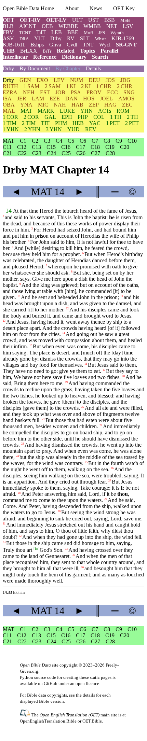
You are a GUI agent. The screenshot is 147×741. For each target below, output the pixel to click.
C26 (80, 153)
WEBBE (68, 26)
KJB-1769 (122, 38)
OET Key (124, 8)
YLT (39, 38)
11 (121, 296)
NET (111, 26)
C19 (110, 147)
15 (30, 345)
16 (85, 363)
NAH (60, 105)
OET (8, 20)
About (72, 8)
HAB (77, 105)
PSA (76, 92)
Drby (56, 38)
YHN (86, 111)
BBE (72, 32)
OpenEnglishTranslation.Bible (48, 721)
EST (45, 92)
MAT (26, 111)
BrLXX (28, 51)
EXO (42, 80)
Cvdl (72, 44)
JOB (60, 92)
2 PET (132, 123)
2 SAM (53, 86)
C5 (71, 141)
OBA (9, 105)
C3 (47, 141)
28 (19, 492)
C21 (7, 153)
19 (66, 382)
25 (86, 462)
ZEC (127, 105)
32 (20, 535)
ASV (8, 38)
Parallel (109, 51)
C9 (119, 141)
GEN (25, 80)
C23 (36, 153)
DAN (71, 98)
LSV (128, 26)
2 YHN (32, 129)
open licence (87, 683)
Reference (44, 57)
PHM (61, 123)
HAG (110, 105)
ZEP (94, 105)
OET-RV (30, 20)
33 (4, 542)
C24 (51, 153)
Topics (87, 51)
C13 (36, 147)
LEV (59, 80)
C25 (66, 153)
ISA (7, 98)
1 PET (113, 123)
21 (43, 419)
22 (100, 425)
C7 (95, 141)
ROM (123, 111)
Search (100, 57)
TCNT (25, 32)
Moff (88, 32)
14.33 (7, 592)
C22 (22, 153)
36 (82, 567)
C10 (132, 141)
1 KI (71, 86)
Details (93, 68)
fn (36, 548)
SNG (129, 92)
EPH (67, 117)
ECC (112, 92)
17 (104, 370)
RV (71, 38)
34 (66, 548)
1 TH (115, 117)
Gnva (55, 44)
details (89, 695)
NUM (76, 80)
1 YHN (11, 129)
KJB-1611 (14, 44)
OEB (47, 26)
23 (22, 443)
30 (59, 511)
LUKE (67, 111)
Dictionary (74, 57)
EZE (55, 98)
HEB (78, 123)
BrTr (47, 51)
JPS (101, 32)
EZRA (10, 92)
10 (18, 296)
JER (21, 98)
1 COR (10, 117)
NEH (29, 92)
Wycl (104, 44)
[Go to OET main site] (25, 714)
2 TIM (29, 123)
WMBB (92, 26)
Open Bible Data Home (28, 8)
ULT (77, 20)
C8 (107, 141)
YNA (26, 105)
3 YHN (54, 129)
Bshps (37, 44)
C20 (124, 147)
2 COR (31, 117)
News (96, 8)
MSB (125, 20)
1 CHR (103, 86)
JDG (125, 80)
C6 (83, 141)
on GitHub (47, 683)
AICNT (27, 26)
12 (67, 308)
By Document (34, 68)
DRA (24, 38)
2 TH (132, 117)
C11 (7, 147)
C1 (23, 141)
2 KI (86, 86)
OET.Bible (92, 721)
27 (109, 480)
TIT (45, 123)
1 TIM (9, 123)
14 (8, 210)
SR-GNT (126, 44)
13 (4, 320)
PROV (94, 92)
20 (82, 406)
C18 (95, 147)
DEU (94, 80)
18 (123, 376)
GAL (50, 117)
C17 (80, 147)
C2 (35, 141)
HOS (88, 98)
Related (66, 51)
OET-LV (56, 20)
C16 (65, 147)
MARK (46, 111)
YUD (73, 129)
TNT (88, 44)
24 (17, 456)
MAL (9, 111)
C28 (110, 153)
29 (105, 499)
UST (93, 20)
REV (90, 129)
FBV (8, 32)
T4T (41, 32)
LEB (56, 32)
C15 (51, 147)
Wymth (117, 32)
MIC (43, 105)
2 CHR (124, 86)
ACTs (104, 111)
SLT (85, 38)
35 (73, 555)
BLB (8, 26)
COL (99, 117)
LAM (38, 98)
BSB (109, 20)
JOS (110, 80)
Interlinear (15, 57)
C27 (95, 153)
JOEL (106, 98)
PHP (83, 117)
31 (4, 523)
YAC (95, 123)
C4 (59, 141)
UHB (9, 51)
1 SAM (31, 86)
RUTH (10, 86)
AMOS (126, 98)
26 (112, 468)
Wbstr (100, 38)
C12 (21, 147)
